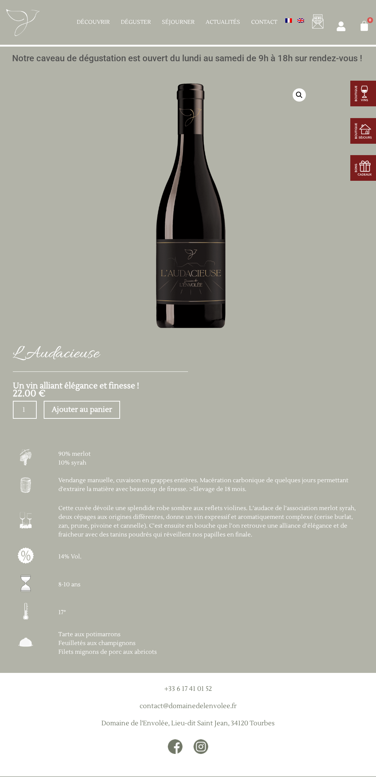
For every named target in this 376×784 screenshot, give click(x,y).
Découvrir (93, 22)
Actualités (223, 22)
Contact (264, 22)
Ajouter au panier (82, 409)
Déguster (136, 22)
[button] (299, 95)
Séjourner (178, 22)
